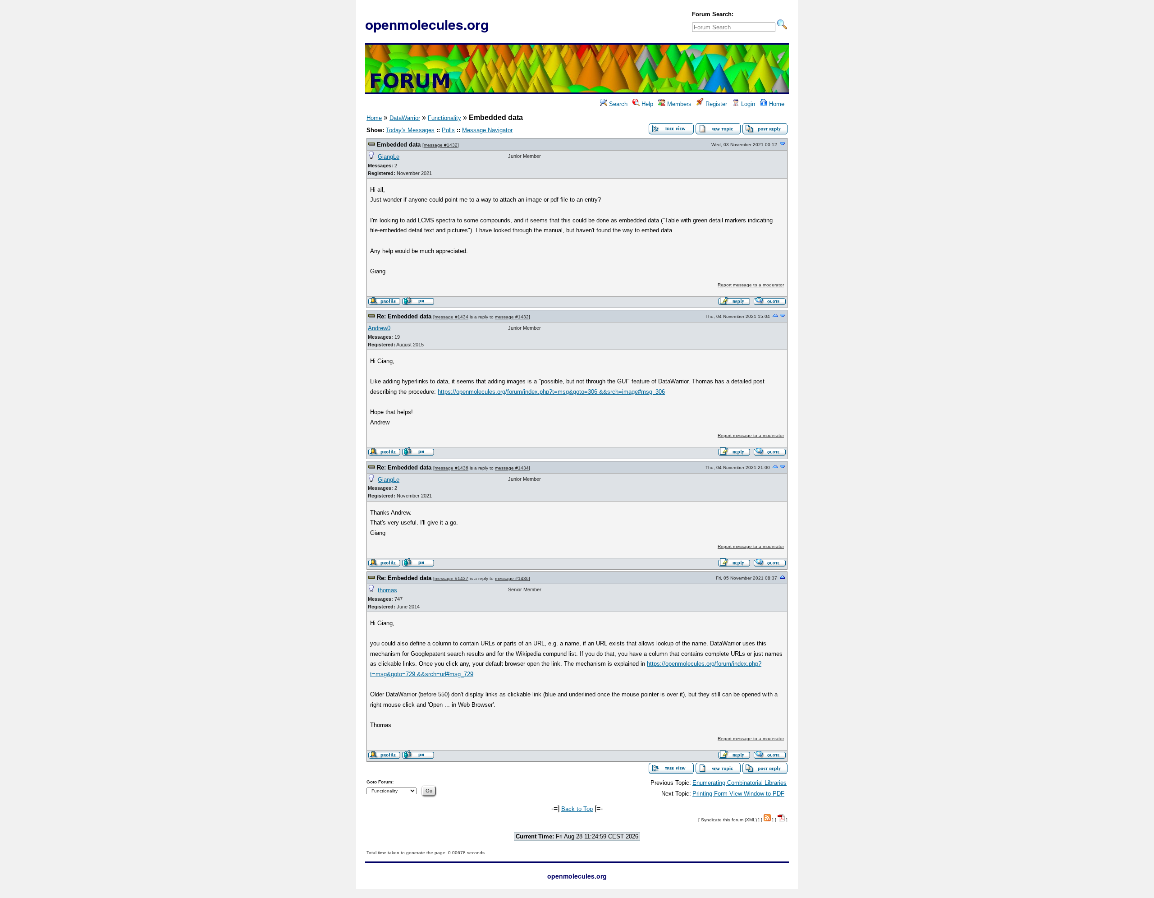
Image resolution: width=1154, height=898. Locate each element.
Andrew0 (379, 328)
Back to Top (577, 809)
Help (646, 104)
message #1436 (451, 467)
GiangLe (388, 156)
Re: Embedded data (404, 316)
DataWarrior (404, 118)
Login (747, 104)
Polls (448, 130)
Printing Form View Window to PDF (738, 793)
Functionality (444, 118)
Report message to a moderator (751, 284)
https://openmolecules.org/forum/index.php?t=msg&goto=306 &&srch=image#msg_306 (551, 391)
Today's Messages (410, 130)
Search (617, 104)
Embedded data (399, 144)
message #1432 (441, 145)
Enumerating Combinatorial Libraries (739, 782)
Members (678, 104)
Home (775, 104)
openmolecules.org (427, 24)
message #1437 (451, 578)
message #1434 (451, 316)
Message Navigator (487, 130)
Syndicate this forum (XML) (729, 819)
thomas (387, 590)
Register (715, 104)
